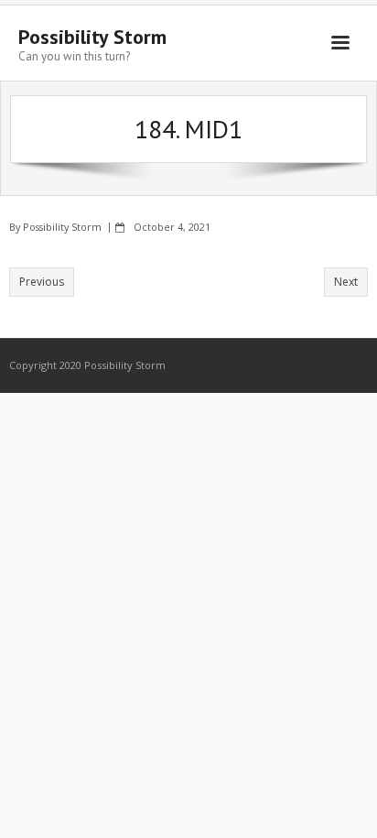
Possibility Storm (62, 227)
